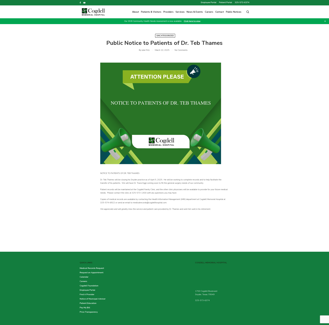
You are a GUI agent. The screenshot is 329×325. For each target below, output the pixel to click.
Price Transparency (89, 312)
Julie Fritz (146, 50)
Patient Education (88, 303)
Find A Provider (87, 294)
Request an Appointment (91, 272)
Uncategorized (165, 35)
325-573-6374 (202, 300)
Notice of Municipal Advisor (93, 298)
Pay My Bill (85, 307)
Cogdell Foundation (89, 285)
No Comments (181, 50)
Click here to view (192, 21)
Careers (83, 281)
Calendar (84, 277)
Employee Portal (87, 290)
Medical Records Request (92, 268)
